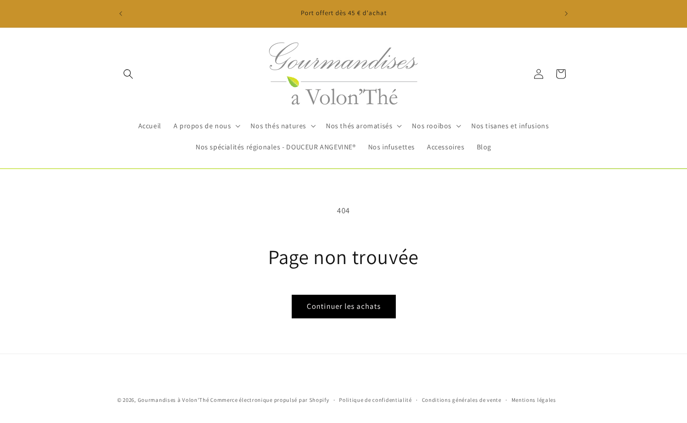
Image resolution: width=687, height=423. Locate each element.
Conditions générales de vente (461, 399)
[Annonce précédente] (121, 13)
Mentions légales (533, 399)
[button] (128, 74)
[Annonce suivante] (566, 13)
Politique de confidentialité (375, 399)
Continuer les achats (344, 306)
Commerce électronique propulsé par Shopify (269, 399)
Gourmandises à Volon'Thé (173, 399)
